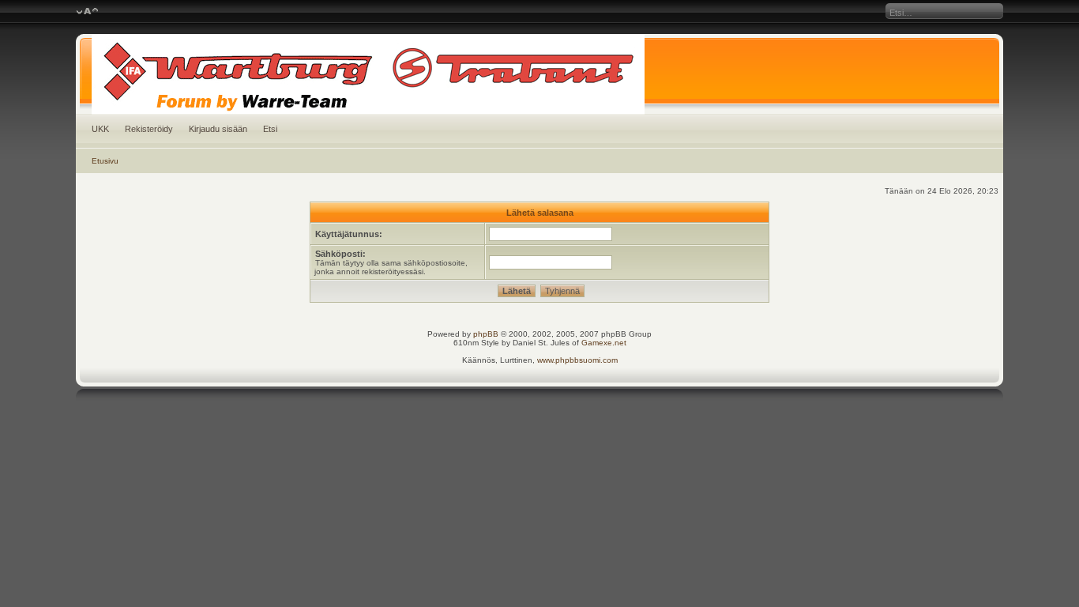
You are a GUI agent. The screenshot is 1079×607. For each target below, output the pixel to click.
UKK (100, 129)
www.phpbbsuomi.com (577, 360)
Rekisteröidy (149, 129)
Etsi (270, 129)
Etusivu (105, 160)
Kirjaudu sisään (218, 129)
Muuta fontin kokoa (87, 12)
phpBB (485, 334)
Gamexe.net (603, 342)
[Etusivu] (540, 74)
